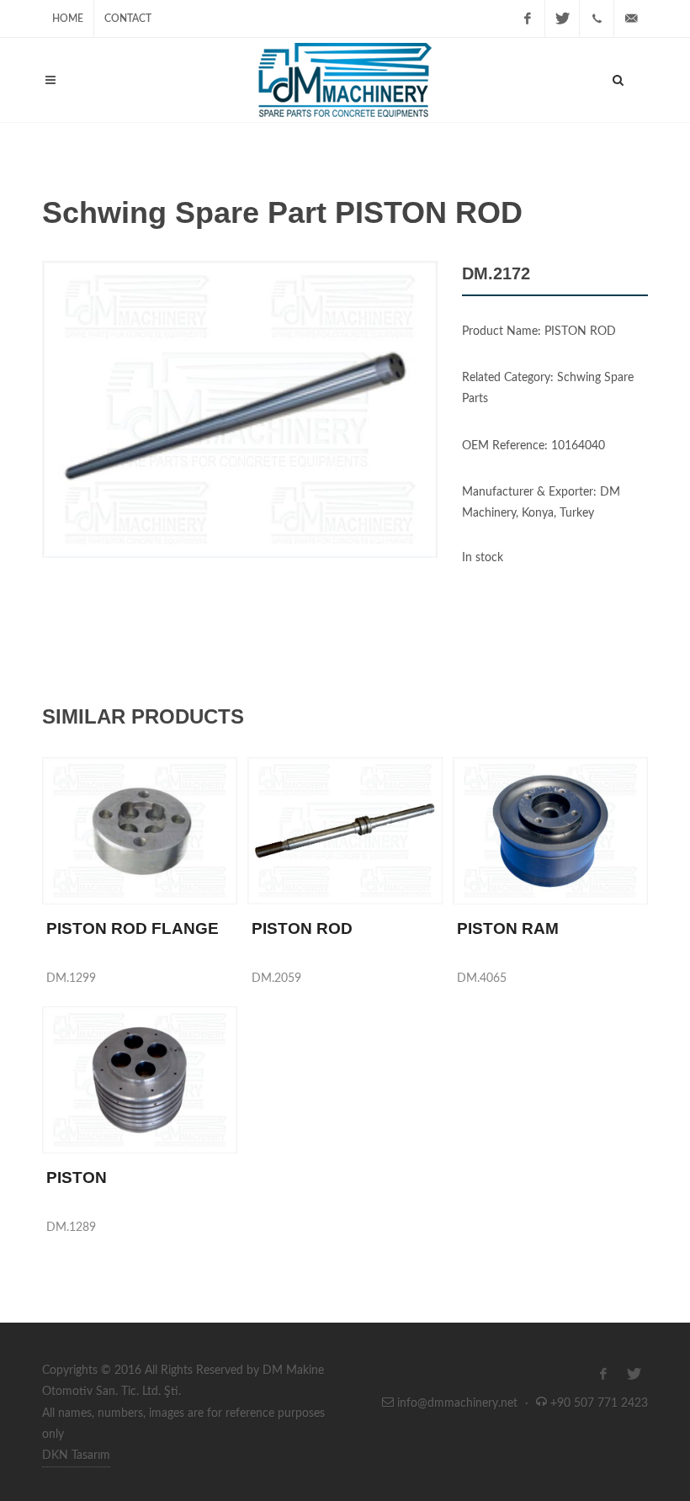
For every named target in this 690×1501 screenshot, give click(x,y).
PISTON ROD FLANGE (132, 928)
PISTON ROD (302, 928)
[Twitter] (562, 18)
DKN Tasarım (76, 1455)
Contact (127, 18)
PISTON (76, 1177)
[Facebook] (527, 18)
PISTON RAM (508, 928)
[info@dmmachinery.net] (631, 18)
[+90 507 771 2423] (596, 18)
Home (67, 18)
